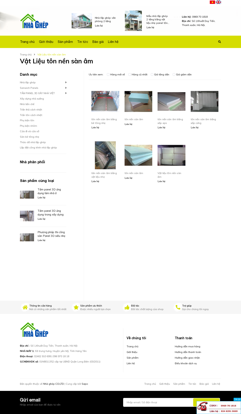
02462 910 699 (42, 356)
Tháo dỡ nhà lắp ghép (33, 142)
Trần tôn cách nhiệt (31, 115)
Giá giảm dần (184, 74)
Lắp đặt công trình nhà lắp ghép (38, 147)
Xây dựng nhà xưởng (32, 98)
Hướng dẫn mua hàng (187, 346)
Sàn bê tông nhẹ (29, 136)
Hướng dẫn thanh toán (188, 352)
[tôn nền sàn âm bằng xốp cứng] (205, 101)
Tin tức (192, 383)
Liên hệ (131, 363)
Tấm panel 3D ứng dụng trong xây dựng (51, 212)
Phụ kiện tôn (27, 120)
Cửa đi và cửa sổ (29, 131)
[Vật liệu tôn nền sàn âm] (171, 155)
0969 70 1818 (195, 16)
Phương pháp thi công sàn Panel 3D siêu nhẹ (51, 234)
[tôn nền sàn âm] (138, 101)
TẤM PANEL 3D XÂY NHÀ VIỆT (37, 93)
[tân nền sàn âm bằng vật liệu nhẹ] (105, 155)
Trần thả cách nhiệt (31, 109)
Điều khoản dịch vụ (186, 363)
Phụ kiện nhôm (28, 125)
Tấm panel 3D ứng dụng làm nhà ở (49, 191)
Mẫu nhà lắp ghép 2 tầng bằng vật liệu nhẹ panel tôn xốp (157, 19)
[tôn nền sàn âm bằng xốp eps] (171, 101)
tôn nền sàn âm (134, 119)
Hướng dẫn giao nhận (187, 357)
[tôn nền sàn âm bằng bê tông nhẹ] (105, 101)
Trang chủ (132, 346)
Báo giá (204, 383)
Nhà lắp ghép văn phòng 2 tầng (105, 19)
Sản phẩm (132, 357)
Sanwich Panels (29, 87)
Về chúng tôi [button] (136, 338)
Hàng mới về (117, 74)
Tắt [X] (237, 399)
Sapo (85, 383)
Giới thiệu (132, 352)
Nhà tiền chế (27, 104)
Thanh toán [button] (183, 338)
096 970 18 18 (61, 356)
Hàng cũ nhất (139, 74)
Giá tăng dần (161, 74)
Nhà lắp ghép (28, 82)
